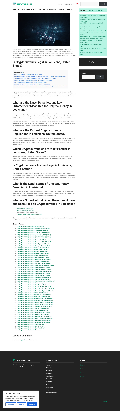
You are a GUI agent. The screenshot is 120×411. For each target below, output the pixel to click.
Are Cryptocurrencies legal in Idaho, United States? (32, 250)
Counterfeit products (52, 393)
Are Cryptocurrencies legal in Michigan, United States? (34, 267)
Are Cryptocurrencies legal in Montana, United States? (33, 275)
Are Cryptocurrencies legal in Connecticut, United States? (34, 240)
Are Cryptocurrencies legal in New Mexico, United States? (34, 285)
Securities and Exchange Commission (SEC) (29, 214)
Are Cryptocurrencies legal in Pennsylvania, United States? (35, 298)
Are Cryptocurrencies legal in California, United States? (34, 236)
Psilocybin (49, 373)
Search (103, 4)
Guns (47, 384)
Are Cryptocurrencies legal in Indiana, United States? (33, 253)
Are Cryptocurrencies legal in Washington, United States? (34, 316)
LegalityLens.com (24, 4)
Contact (82, 369)
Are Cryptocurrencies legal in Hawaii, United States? (33, 248)
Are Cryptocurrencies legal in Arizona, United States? (33, 232)
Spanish (82, 365)
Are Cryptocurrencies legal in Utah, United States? (32, 310)
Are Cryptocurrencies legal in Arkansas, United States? (34, 234)
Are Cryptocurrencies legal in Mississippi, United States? (34, 271)
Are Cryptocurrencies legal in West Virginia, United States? (35, 318)
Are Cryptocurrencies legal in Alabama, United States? (33, 228)
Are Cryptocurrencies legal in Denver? (28, 330)
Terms (82, 377)
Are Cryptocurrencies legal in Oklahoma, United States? (34, 295)
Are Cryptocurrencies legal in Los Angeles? (30, 326)
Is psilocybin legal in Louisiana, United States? (93, 37)
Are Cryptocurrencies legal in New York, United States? (34, 287)
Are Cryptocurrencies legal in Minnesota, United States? (34, 269)
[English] (76, 4)
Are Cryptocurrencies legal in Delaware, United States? (34, 242)
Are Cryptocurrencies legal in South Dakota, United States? (35, 304)
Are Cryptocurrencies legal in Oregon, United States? (33, 296)
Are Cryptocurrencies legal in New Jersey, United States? (34, 283)
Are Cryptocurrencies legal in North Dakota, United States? (35, 291)
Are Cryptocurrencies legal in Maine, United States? (33, 261)
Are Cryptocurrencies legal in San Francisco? (31, 328)
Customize (11, 404)
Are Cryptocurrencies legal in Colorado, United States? (34, 238)
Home (60, 4)
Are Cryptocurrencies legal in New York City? (30, 324)
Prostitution (49, 387)
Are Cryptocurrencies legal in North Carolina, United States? (35, 289)
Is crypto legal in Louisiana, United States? (92, 38)
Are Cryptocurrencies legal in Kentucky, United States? (34, 259)
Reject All (21, 404)
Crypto (48, 390)
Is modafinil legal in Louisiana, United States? (93, 31)
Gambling (49, 370)
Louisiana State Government (25, 208)
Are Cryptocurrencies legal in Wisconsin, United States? (34, 320)
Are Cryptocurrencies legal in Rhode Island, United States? (35, 300)
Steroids (48, 368)
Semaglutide (50, 379)
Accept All (32, 404)
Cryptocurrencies (95, 10)
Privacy (82, 373)
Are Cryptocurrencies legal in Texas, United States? (33, 308)
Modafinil (49, 381)
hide (22, 72)
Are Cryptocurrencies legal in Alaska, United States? (33, 230)
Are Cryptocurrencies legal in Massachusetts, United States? (36, 265)
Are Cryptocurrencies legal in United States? (30, 226)
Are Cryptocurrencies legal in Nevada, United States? (33, 279)
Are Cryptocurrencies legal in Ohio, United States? (32, 293)
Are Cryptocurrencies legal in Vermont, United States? (33, 312)
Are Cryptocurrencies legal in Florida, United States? (33, 244)
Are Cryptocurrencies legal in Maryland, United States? (34, 263)
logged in (22, 340)
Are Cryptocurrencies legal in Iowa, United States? (32, 255)
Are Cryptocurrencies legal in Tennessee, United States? (34, 306)
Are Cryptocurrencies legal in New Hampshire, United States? (36, 281)
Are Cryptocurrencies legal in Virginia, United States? (33, 314)
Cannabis (49, 365)
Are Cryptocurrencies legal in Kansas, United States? (33, 257)
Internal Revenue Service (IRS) (25, 210)
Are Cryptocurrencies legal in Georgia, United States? (33, 246)
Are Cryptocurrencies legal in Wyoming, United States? (34, 322)
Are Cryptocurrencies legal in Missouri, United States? (33, 273)
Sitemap (105, 401)
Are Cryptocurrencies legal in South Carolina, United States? (35, 302)
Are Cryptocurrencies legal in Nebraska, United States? (34, 277)
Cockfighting (49, 376)
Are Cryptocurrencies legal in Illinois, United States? (33, 251)
